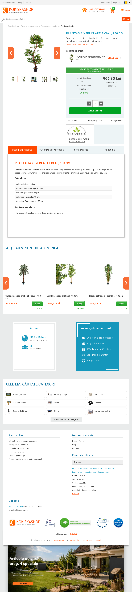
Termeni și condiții (17, 455)
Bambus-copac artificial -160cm (62, 296)
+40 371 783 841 (16, 506)
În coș (37, 304)
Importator (72, 120)
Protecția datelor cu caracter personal (25, 459)
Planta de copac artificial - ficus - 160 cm (23, 297)
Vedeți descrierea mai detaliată (79, 45)
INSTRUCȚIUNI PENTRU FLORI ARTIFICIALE (79, 140)
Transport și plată (94, 120)
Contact (28, 2)
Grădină (73, 534)
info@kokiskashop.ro (18, 510)
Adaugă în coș (95, 111)
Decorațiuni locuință (50, 26)
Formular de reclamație (19, 448)
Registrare (117, 2)
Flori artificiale (67, 26)
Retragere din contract (18, 445)
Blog (20, 2)
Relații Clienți (116, 120)
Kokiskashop (13, 26)
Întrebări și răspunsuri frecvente (23, 441)
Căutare (125, 19)
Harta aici (75, 494)
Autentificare (105, 2)
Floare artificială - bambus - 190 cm (106, 296)
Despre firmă (78, 441)
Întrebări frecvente (8, 2)
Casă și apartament (30, 26)
